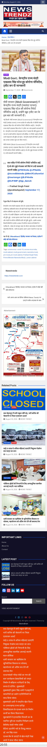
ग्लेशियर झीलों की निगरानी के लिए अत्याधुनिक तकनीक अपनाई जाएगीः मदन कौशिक (17, 651)
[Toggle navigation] (11, 31)
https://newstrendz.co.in (14, 276)
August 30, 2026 (11, 419)
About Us (5, 546)
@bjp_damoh (25, 181)
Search (4, 597)
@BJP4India (27, 177)
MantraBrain (23, 624)
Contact (5, 549)
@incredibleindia (15, 173)
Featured (7, 407)
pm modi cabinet (16, 255)
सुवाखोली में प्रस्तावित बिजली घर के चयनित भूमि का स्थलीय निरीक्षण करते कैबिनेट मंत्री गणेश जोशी (18, 721)
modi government (19, 252)
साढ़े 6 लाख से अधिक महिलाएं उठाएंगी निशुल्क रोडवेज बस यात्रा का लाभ (25, 574)
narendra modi (32, 252)
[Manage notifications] (43, 737)
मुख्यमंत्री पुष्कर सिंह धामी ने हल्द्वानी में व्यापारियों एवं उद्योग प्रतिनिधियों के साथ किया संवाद (18, 694)
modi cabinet (8, 252)
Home (4, 542)
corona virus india (30, 249)
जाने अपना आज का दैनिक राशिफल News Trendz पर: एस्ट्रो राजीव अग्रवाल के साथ (24, 298)
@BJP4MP (12, 181)
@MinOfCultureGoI (34, 173)
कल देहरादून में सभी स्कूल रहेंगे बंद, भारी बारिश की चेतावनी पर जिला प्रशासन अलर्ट (27, 565)
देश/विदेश (6, 75)
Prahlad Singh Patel (30, 255)
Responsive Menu (42, 2)
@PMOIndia (23, 170)
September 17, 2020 (13, 90)
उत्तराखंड (14, 407)
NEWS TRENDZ (26, 419)
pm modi (6, 255)
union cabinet (32, 257)
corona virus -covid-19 (16, 249)
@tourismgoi (13, 177)
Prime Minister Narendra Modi (14, 257)
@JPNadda (35, 170)
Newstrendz (28, 90)
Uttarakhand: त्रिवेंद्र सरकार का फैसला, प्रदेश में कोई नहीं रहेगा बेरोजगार (24, 288)
